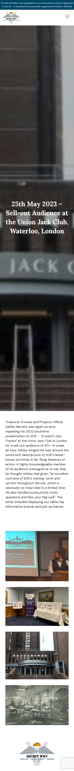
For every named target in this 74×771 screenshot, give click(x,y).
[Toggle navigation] (67, 16)
